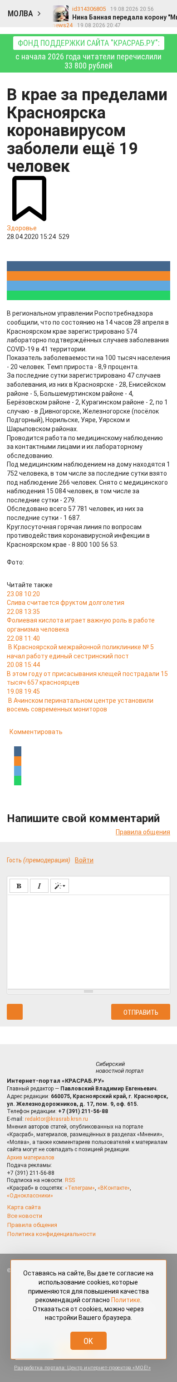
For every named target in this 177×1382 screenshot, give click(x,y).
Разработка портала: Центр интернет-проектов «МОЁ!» (82, 1368)
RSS (70, 1180)
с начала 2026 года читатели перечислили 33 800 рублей (88, 54)
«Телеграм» (80, 1188)
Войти (84, 860)
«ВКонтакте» (114, 1188)
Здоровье (22, 228)
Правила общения (143, 832)
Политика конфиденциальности (51, 1234)
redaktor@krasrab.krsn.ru (56, 1119)
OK (88, 1341)
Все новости (24, 1215)
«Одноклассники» (30, 1195)
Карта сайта (24, 1207)
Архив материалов (30, 1157)
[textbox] (88, 940)
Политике (125, 1300)
